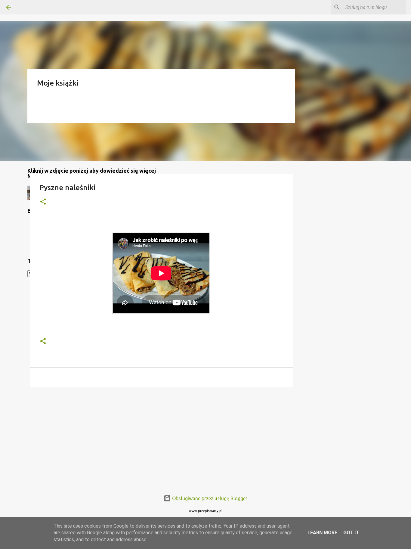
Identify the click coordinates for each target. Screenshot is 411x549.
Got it (351, 532)
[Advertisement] (161, 438)
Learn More (322, 532)
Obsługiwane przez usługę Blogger (209, 498)
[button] (43, 202)
